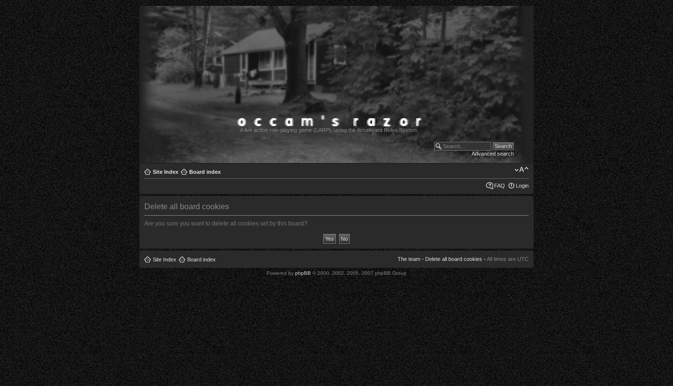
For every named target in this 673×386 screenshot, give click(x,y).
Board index (205, 172)
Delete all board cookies (453, 259)
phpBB (303, 273)
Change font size (521, 169)
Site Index (165, 172)
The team (409, 259)
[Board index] (335, 159)
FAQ (499, 186)
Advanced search (492, 154)
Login (522, 186)
